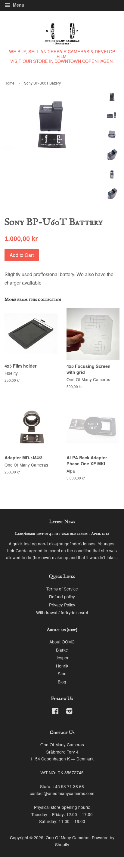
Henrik (62, 666)
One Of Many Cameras (67, 837)
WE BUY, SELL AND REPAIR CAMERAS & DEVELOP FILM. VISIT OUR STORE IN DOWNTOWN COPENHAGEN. (62, 56)
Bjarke (62, 650)
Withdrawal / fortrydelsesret (62, 612)
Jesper (62, 658)
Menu (18, 5)
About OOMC (62, 642)
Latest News (62, 522)
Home (9, 82)
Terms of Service (62, 589)
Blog (62, 682)
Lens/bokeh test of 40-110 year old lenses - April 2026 (62, 533)
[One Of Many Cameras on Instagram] (69, 712)
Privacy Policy (62, 605)
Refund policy (62, 596)
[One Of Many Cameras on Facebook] (55, 712)
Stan (62, 673)
